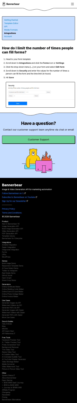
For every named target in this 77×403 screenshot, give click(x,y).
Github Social (7, 275)
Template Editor (11, 23)
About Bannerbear (9, 378)
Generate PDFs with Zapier (12, 315)
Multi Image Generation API (12, 229)
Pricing (4, 397)
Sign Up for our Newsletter (14, 201)
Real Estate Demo (8, 273)
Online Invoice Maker (10, 296)
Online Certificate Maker (11, 287)
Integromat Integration (10, 250)
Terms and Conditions (12, 213)
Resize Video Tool (9, 352)
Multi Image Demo (9, 263)
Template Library (8, 236)
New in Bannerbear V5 (10, 224)
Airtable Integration (9, 245)
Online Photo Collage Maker (12, 294)
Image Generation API (10, 226)
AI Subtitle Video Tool (10, 354)
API (5, 26)
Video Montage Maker (10, 362)
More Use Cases (8, 317)
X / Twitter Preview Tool (11, 342)
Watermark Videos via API (12, 305)
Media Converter (8, 364)
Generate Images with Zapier (13, 310)
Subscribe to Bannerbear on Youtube (18, 197)
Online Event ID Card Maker (12, 292)
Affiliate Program (8, 390)
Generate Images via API (11, 303)
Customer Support (38, 139)
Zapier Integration (9, 247)
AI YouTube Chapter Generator (14, 359)
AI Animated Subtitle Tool (11, 357)
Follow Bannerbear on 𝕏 (13, 193)
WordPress (6, 257)
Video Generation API (10, 231)
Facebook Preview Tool (11, 340)
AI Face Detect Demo (10, 268)
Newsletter (6, 395)
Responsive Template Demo (12, 266)
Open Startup (7, 380)
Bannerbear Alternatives (11, 400)
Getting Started (11, 20)
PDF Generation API (10, 233)
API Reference (7, 333)
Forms (4, 252)
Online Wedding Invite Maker (13, 289)
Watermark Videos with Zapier (13, 312)
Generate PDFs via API (11, 308)
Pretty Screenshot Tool (11, 345)
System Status (7, 375)
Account (8, 36)
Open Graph (6, 278)
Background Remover (10, 347)
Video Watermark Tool (10, 367)
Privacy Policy (8, 209)
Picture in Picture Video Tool (13, 369)
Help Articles (7, 324)
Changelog (6, 392)
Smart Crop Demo (9, 280)
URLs (4, 254)
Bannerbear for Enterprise (12, 238)
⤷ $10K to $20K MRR (10, 385)
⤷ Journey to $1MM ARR (12, 387)
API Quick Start (8, 331)
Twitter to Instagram (9, 271)
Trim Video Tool (8, 350)
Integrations (10, 33)
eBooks (5, 329)
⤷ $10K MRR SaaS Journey (12, 383)
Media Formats (11, 30)
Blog (3, 326)
